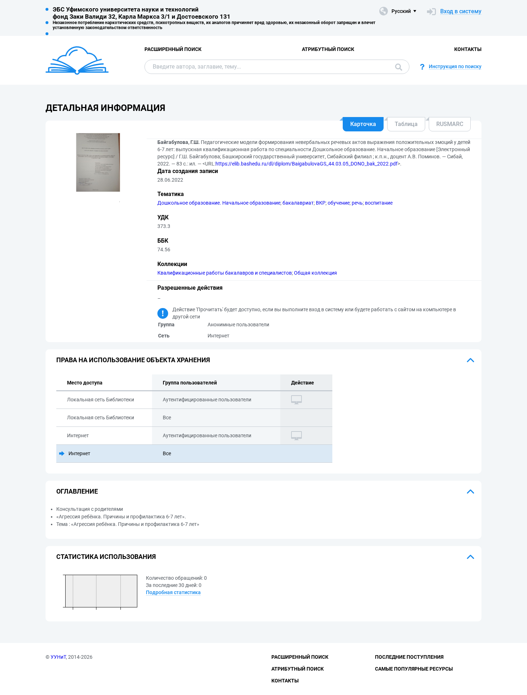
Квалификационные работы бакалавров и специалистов (224, 273)
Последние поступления (409, 657)
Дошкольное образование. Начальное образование (218, 203)
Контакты (467, 49)
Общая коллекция (315, 273)
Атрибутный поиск (328, 49)
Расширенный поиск (172, 49)
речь (357, 203)
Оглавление (77, 491)
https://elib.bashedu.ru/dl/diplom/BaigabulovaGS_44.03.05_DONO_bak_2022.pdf (306, 164)
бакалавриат (298, 203)
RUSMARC (449, 124)
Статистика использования (106, 556)
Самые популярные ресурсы (414, 669)
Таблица (406, 124)
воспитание (379, 203)
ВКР (321, 203)
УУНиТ (58, 657)
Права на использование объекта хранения (133, 360)
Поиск (396, 67)
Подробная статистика (173, 592)
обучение (339, 203)
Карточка (363, 124)
